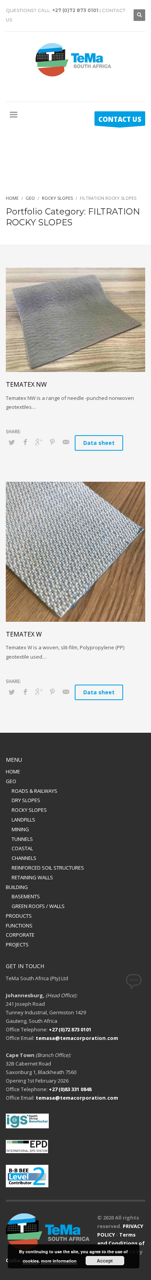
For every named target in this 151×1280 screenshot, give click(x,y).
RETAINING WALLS (32, 877)
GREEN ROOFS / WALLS (38, 906)
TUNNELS (22, 838)
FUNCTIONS (19, 925)
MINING (20, 829)
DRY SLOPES (26, 800)
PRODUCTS (19, 915)
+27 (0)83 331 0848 (70, 1089)
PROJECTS (17, 944)
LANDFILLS (23, 819)
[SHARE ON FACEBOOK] (25, 442)
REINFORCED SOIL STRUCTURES (48, 867)
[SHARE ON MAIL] (66, 442)
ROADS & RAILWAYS (34, 790)
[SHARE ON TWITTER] (11, 442)
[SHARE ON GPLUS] (39, 442)
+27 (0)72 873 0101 (75, 10)
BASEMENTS (26, 896)
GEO (11, 781)
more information (59, 1261)
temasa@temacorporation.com (77, 1037)
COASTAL (22, 848)
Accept (105, 1260)
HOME (13, 771)
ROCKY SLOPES (29, 809)
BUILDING (17, 887)
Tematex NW (26, 384)
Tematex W (24, 634)
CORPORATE (20, 934)
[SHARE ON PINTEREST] (52, 442)
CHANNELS (24, 857)
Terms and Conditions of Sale (121, 1243)
